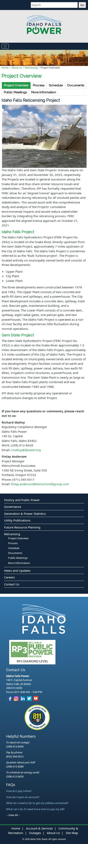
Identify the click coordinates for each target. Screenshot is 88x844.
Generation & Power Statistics (25, 514)
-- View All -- (13, 815)
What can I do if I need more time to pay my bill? (35, 809)
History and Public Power (22, 500)
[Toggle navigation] (5, 46)
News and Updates (17, 570)
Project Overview (16, 85)
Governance (12, 507)
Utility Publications (17, 520)
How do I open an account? (22, 797)
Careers (9, 577)
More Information (43, 92)
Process (38, 85)
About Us (16, 67)
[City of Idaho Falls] (44, 619)
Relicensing (31, 67)
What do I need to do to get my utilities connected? (37, 803)
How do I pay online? (19, 791)
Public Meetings (15, 92)
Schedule (56, 85)
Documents (75, 85)
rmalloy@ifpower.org (26, 450)
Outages (35, 833)
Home (5, 67)
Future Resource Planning (22, 527)
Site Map (72, 833)
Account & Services (39, 828)
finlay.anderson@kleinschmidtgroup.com (40, 484)
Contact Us (11, 584)
